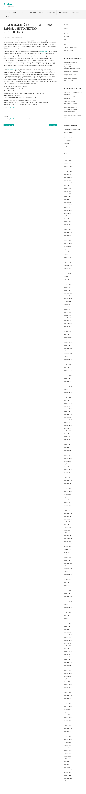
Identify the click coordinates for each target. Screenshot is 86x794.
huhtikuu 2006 (67, 775)
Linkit (7, 17)
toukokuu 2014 (67, 530)
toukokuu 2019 (67, 375)
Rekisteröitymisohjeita (69, 135)
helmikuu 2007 (67, 764)
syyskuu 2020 (67, 331)
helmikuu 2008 (67, 731)
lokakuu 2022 (67, 274)
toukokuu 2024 (67, 227)
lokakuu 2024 (67, 213)
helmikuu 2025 (67, 202)
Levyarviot (66, 42)
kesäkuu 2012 (67, 588)
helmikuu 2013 (67, 566)
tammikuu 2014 (68, 538)
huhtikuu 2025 (67, 196)
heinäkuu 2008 (67, 717)
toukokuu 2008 (67, 723)
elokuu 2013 (67, 552)
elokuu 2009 (67, 681)
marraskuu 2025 (68, 183)
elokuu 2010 (67, 648)
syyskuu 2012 (67, 579)
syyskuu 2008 (67, 712)
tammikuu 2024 (68, 238)
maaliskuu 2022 (68, 293)
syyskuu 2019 (67, 364)
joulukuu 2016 (67, 455)
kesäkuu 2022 (67, 285)
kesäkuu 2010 (67, 654)
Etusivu (7, 12)
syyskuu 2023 (67, 249)
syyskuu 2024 (67, 216)
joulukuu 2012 (67, 571)
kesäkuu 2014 (67, 527)
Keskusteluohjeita (68, 132)
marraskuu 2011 (68, 607)
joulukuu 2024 (67, 207)
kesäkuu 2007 (67, 753)
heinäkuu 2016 (67, 469)
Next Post (53, 125)
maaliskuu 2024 (68, 232)
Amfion (9, 4)
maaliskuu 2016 (68, 480)
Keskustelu (51, 12)
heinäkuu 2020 (67, 337)
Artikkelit (66, 28)
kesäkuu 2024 (67, 224)
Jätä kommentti (16, 37)
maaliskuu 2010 (68, 662)
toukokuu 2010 (67, 657)
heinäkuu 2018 (67, 403)
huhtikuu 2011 (67, 626)
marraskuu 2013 (68, 544)
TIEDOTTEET (12, 107)
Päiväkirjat (32, 12)
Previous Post (8, 125)
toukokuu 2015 (67, 508)
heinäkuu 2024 (67, 221)
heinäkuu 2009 (67, 684)
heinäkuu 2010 (67, 651)
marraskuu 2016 (68, 458)
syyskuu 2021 (67, 304)
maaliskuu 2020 (68, 348)
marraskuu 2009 (68, 673)
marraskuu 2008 (68, 706)
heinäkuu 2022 (67, 282)
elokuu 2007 (67, 748)
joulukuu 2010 (67, 637)
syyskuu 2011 (67, 613)
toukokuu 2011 (67, 624)
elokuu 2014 (67, 524)
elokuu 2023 (67, 251)
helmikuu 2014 (67, 535)
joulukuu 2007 (67, 737)
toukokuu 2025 (67, 194)
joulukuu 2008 (67, 703)
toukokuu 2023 (67, 257)
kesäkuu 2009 (67, 687)
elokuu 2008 (67, 714)
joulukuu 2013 (67, 541)
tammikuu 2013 (68, 568)
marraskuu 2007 (68, 739)
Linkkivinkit (67, 143)
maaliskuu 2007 (68, 761)
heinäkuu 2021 (67, 309)
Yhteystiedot (67, 146)
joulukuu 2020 (67, 326)
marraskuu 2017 (68, 425)
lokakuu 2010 (67, 643)
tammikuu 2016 (68, 486)
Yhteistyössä (67, 140)
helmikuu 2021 (67, 320)
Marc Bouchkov (11, 69)
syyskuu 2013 (67, 549)
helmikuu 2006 (67, 781)
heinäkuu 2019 (67, 370)
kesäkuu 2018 (67, 406)
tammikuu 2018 (68, 420)
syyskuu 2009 (67, 679)
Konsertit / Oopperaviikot (70, 47)
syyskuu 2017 (67, 431)
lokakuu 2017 (67, 428)
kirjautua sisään (14, 119)
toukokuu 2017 (67, 442)
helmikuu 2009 (67, 698)
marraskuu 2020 (68, 329)
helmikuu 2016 (67, 483)
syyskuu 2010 (67, 646)
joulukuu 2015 (67, 488)
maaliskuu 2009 (68, 695)
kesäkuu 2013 (67, 555)
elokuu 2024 (67, 218)
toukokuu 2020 (67, 342)
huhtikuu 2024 (67, 229)
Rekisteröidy (76, 12)
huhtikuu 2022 (67, 290)
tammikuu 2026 (68, 177)
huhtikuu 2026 (67, 169)
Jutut (23, 12)
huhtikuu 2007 (67, 759)
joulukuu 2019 (67, 356)
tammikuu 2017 (68, 453)
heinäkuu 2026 (67, 161)
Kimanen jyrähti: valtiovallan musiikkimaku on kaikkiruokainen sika (72, 115)
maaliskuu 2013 (68, 563)
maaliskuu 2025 (68, 199)
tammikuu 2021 (68, 323)
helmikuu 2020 (67, 351)
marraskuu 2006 (68, 770)
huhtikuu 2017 (67, 444)
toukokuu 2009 (67, 690)
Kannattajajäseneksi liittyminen (72, 129)
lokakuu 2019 (67, 362)
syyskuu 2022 (67, 276)
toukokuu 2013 (67, 557)
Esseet (65, 31)
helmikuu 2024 (67, 235)
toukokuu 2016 (67, 475)
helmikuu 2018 (67, 417)
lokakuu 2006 (67, 772)
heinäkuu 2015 (67, 502)
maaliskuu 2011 (68, 629)
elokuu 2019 (67, 367)
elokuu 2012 (67, 582)
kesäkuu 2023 (67, 254)
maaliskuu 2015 (68, 513)
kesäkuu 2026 (67, 163)
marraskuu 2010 (68, 640)
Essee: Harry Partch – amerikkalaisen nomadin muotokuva (70, 103)
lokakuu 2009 (67, 676)
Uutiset (15, 12)
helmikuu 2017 (67, 450)
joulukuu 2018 (67, 389)
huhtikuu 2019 (67, 378)
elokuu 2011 (67, 615)
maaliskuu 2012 (68, 596)
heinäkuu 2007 (67, 750)
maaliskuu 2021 (68, 318)
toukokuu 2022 (67, 287)
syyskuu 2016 (67, 464)
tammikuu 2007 (68, 767)
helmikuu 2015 (67, 516)
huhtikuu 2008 (67, 726)
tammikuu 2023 (68, 265)
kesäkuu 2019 (67, 373)
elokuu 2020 (67, 334)
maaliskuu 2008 (68, 728)
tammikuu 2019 (68, 387)
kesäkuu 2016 (67, 472)
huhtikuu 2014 (67, 533)
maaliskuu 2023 (68, 260)
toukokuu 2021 (67, 312)
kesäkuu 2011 (67, 621)
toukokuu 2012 (67, 590)
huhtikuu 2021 (67, 315)
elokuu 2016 (67, 466)
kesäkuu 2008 (67, 720)
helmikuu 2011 (67, 632)
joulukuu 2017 (67, 422)
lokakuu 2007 (67, 742)
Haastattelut (67, 36)
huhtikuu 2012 (67, 593)
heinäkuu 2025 (67, 188)
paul (22, 37)
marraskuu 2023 (68, 243)
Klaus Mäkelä (43, 51)
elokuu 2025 (67, 185)
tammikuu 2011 (68, 635)
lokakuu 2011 (67, 610)
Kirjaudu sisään (63, 12)
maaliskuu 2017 (68, 447)
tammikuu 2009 (68, 701)
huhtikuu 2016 (67, 477)
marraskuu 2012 (68, 574)
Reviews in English (68, 50)
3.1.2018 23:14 (7, 37)
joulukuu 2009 (67, 670)
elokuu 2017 (67, 433)
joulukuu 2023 (67, 240)
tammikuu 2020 (68, 353)
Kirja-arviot (67, 45)
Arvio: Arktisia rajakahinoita (71, 71)
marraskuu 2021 (68, 298)
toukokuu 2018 (67, 409)
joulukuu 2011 (67, 604)
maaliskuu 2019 (68, 381)
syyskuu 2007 (67, 745)
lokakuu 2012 (67, 577)
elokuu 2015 (67, 500)
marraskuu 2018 (68, 392)
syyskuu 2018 (67, 398)
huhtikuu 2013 (67, 560)
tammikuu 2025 (68, 205)
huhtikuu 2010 (67, 659)
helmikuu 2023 (67, 262)
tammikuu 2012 (68, 601)
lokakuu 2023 (67, 246)
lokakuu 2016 (67, 461)
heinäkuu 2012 (67, 585)
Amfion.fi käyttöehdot (69, 137)
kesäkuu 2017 (67, 439)
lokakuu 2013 (67, 546)
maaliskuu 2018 (68, 414)
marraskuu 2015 (68, 491)
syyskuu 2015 (67, 497)
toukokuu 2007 (67, 756)
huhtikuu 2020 (67, 345)
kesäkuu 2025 (67, 191)
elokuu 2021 (67, 307)
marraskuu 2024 (68, 210)
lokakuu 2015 (67, 494)
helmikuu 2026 (67, 174)
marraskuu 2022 (68, 271)
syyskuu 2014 (67, 522)
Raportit (66, 33)
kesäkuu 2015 (67, 505)
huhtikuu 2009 (67, 692)
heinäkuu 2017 (67, 436)
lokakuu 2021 (67, 301)
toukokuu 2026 (67, 166)
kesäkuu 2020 (67, 340)
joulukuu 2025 (67, 180)
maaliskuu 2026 (68, 172)
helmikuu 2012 (67, 599)
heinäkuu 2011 (67, 618)
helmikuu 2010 (67, 665)
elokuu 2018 (67, 400)
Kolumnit (66, 39)
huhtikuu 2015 (67, 511)
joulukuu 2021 (67, 296)
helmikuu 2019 (67, 384)
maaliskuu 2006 (68, 778)
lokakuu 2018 (67, 395)
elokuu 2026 (67, 158)
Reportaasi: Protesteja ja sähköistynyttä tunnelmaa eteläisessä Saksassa (70, 109)
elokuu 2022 (67, 279)
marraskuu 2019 (68, 359)
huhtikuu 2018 (67, 411)
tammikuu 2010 (68, 668)
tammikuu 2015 (68, 519)
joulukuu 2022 (67, 268)
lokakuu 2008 (67, 709)
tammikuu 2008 (68, 734)
